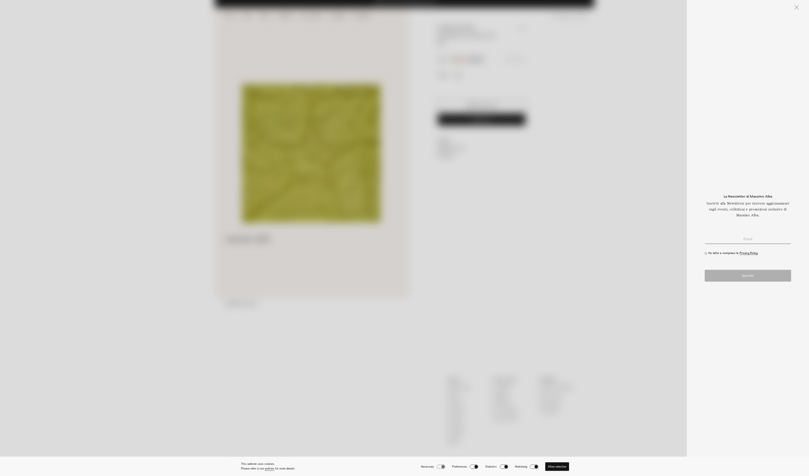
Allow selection (557, 466)
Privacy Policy (748, 253)
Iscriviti (748, 275)
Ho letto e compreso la (733, 253)
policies (269, 468)
